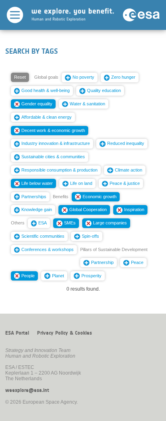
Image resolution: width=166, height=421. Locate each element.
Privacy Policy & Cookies (64, 333)
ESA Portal (17, 333)
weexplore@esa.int (27, 390)
